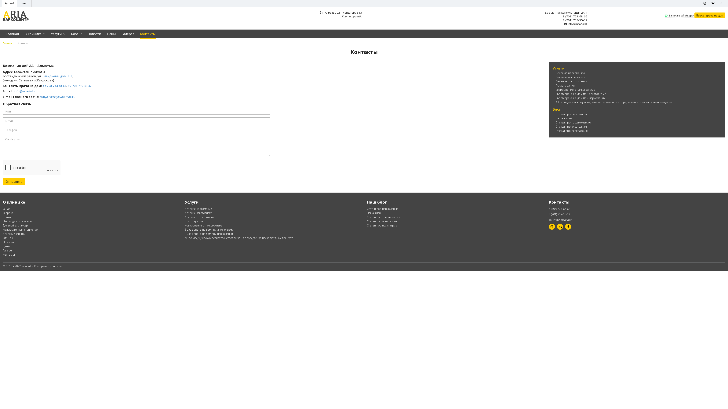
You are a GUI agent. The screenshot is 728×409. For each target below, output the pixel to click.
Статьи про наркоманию (571, 114)
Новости (94, 34)
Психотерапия (565, 85)
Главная (12, 34)
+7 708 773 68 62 (54, 86)
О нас (6, 209)
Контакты (148, 34)
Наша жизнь (563, 118)
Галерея (128, 34)
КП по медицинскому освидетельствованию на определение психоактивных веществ (613, 102)
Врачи (7, 217)
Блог (75, 34)
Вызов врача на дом (709, 15)
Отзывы (8, 238)
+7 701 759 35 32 (80, 86)
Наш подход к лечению (17, 221)
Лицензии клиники (14, 234)
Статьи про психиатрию (571, 131)
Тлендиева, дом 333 (57, 76)
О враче (8, 213)
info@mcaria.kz (577, 24)
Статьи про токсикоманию (573, 122)
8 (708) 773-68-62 (575, 16)
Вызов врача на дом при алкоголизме (580, 94)
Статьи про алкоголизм (571, 126)
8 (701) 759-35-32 (575, 20)
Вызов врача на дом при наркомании (580, 98)
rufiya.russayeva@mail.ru (57, 97)
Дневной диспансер (15, 225)
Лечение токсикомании (571, 81)
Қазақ (24, 3)
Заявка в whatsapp (681, 15)
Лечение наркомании (570, 73)
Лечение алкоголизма (570, 77)
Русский (9, 3)
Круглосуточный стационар (20, 229)
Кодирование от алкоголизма (575, 89)
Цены (111, 34)
